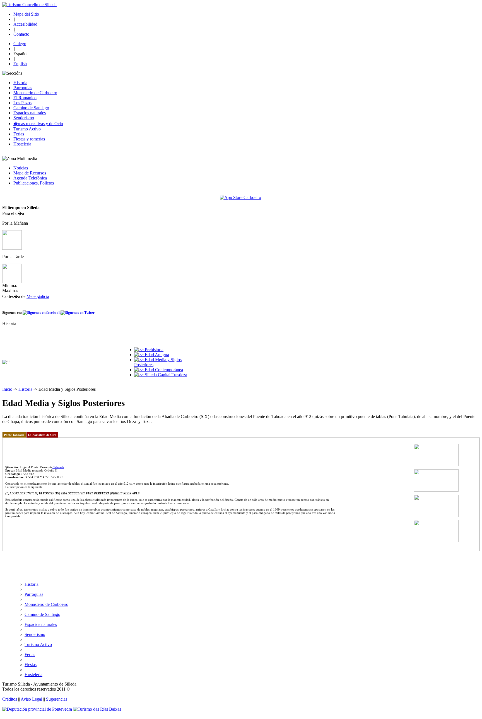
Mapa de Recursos (29, 173)
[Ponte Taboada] (436, 465)
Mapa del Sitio (26, 14)
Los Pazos (22, 102)
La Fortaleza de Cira (42, 434)
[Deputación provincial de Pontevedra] (37, 709)
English (20, 63)
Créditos (9, 699)
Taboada (58, 467)
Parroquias (22, 87)
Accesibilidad (25, 24)
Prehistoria (153, 349)
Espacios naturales (29, 112)
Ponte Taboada (14, 434)
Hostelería (22, 144)
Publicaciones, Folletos (33, 183)
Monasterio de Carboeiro (35, 92)
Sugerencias (56, 699)
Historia (20, 82)
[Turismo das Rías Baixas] (97, 709)
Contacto (21, 34)
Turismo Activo (27, 129)
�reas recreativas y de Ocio (38, 123)
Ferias (18, 134)
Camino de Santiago (31, 107)
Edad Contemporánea (163, 369)
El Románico (25, 97)
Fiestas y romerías (29, 139)
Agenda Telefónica (30, 178)
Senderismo (23, 117)
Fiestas (31, 664)
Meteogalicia (37, 296)
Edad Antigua (156, 354)
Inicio (7, 389)
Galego (19, 43)
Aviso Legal (31, 699)
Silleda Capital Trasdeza (165, 374)
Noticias (20, 168)
